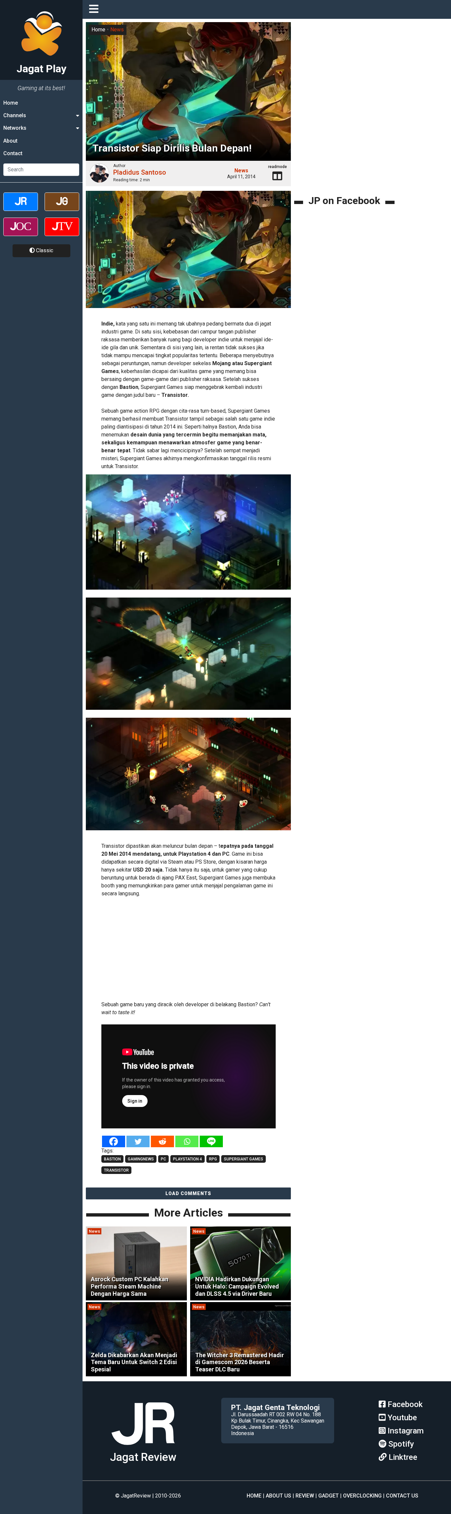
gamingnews (141, 1159)
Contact (12, 154)
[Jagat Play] (143, 1447)
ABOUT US (278, 1496)
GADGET (328, 1496)
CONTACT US (402, 1496)
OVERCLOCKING (362, 1496)
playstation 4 (187, 1159)
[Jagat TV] (62, 232)
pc (163, 1159)
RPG (213, 1159)
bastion (112, 1159)
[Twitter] (138, 1141)
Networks (14, 128)
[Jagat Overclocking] (21, 232)
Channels (14, 115)
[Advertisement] (198, 948)
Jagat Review (143, 1457)
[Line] (211, 1141)
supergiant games (243, 1159)
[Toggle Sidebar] (95, 9)
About (10, 141)
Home (10, 103)
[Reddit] (162, 1141)
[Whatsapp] (186, 1141)
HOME (254, 1496)
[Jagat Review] (21, 207)
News (117, 29)
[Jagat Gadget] (62, 207)
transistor (116, 1170)
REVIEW (304, 1496)
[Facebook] (113, 1141)
